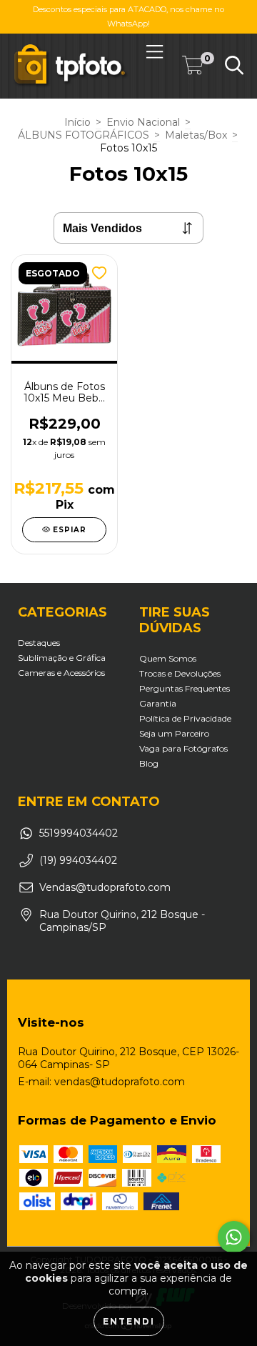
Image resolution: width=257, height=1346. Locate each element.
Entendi (129, 1321)
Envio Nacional (143, 122)
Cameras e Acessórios (61, 672)
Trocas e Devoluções (180, 673)
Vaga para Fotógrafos (183, 748)
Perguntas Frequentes (184, 688)
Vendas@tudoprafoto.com (105, 887)
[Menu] (154, 51)
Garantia (157, 703)
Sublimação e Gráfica (62, 657)
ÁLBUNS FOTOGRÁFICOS (83, 135)
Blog (148, 763)
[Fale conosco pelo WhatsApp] (234, 1237)
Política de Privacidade (185, 718)
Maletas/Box (196, 135)
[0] (192, 68)
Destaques (39, 642)
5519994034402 (78, 833)
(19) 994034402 (78, 860)
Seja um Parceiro (174, 733)
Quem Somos (167, 658)
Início (77, 122)
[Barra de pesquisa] (234, 65)
